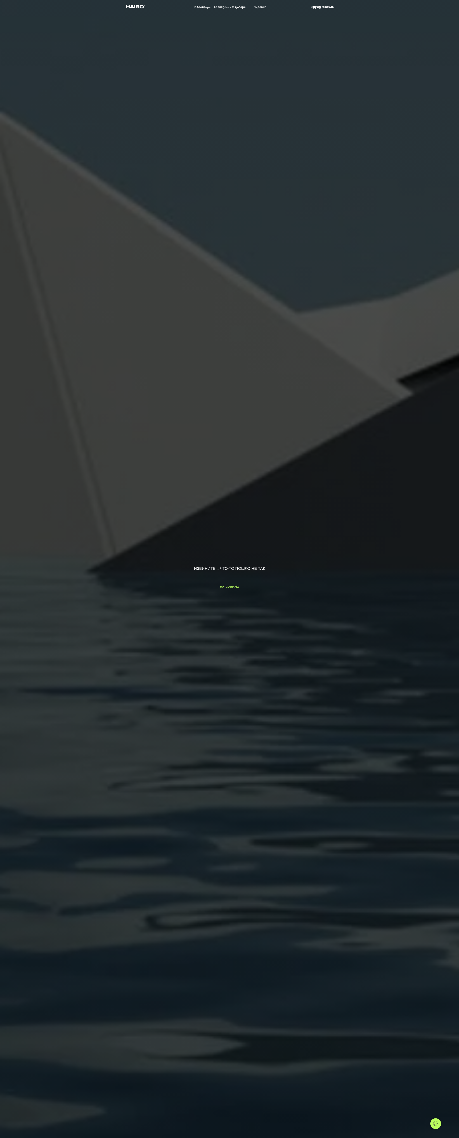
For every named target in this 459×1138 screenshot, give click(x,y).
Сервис (258, 7)
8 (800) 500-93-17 (323, 7)
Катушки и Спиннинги (232, 7)
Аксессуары (203, 7)
